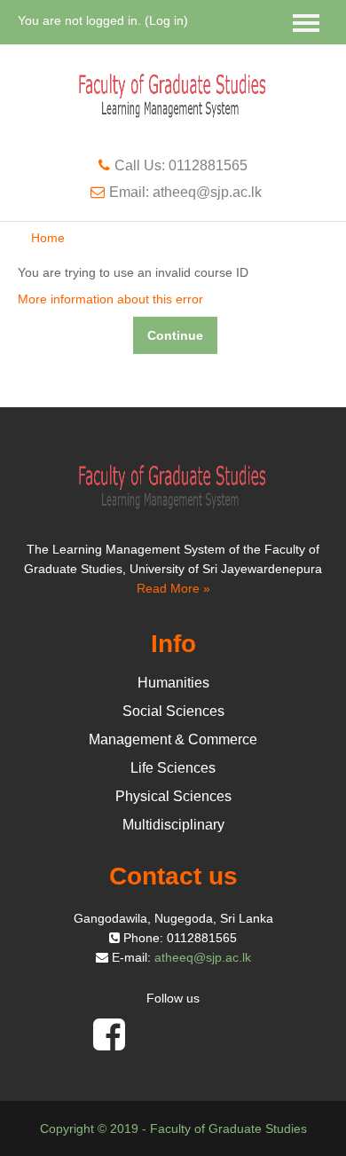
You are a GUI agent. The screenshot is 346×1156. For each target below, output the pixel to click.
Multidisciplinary (173, 824)
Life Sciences (173, 767)
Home (48, 238)
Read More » (173, 588)
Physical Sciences (173, 796)
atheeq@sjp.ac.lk (202, 957)
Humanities (173, 682)
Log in (166, 20)
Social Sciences (173, 711)
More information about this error (110, 299)
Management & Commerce (173, 739)
